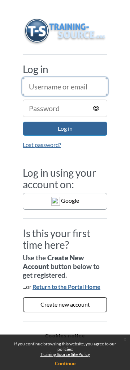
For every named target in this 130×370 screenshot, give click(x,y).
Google (69, 200)
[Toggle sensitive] (96, 108)
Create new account (65, 304)
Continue (65, 363)
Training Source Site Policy (65, 354)
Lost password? (42, 144)
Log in (65, 128)
